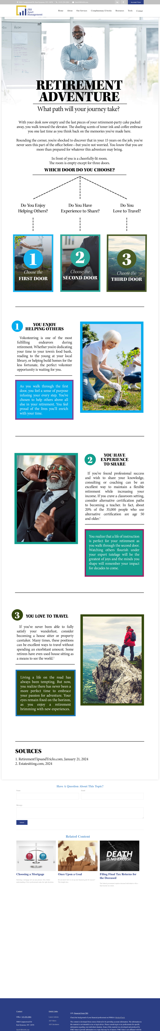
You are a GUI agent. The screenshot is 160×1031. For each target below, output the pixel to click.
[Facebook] (123, 2)
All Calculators (54, 1024)
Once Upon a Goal (70, 874)
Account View (136, 2)
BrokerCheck (120, 1017)
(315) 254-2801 (64, 2)
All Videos (52, 1020)
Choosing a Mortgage (30, 874)
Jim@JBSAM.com (81, 2)
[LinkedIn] (117, 2)
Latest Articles (54, 1017)
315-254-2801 (26, 1017)
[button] (60, 10)
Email (83, 790)
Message (19, 805)
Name (18, 790)
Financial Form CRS (81, 1013)
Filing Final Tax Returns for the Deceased (118, 876)
